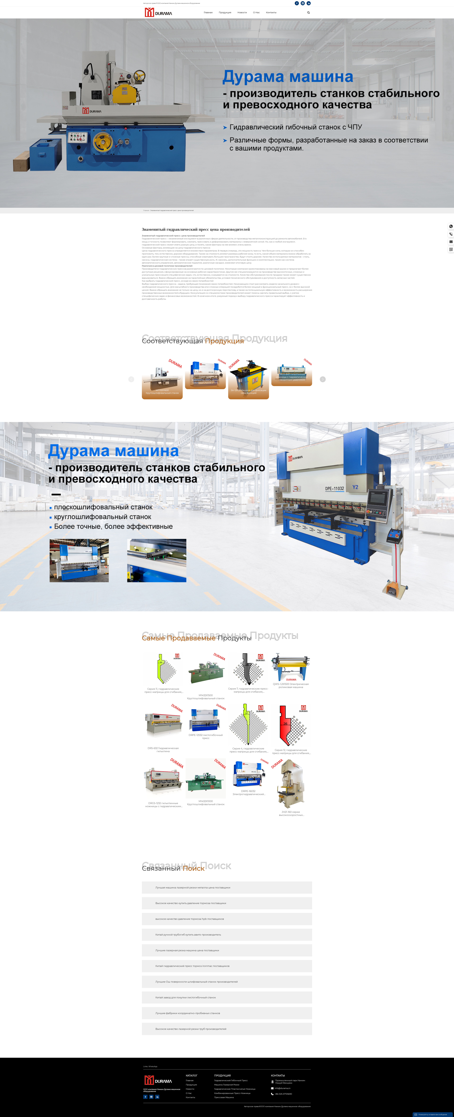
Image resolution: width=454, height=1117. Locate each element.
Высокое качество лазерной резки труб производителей (190, 1029)
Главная (146, 210)
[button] (323, 379)
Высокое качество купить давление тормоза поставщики (190, 903)
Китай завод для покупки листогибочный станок (185, 997)
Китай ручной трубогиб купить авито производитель (188, 934)
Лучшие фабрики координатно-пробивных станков (187, 1013)
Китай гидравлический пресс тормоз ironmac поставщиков (192, 966)
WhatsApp (152, 1066)
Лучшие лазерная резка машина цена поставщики (187, 950)
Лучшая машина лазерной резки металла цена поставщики (192, 887)
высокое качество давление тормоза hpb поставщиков (189, 919)
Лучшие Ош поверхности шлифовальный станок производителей (196, 981)
